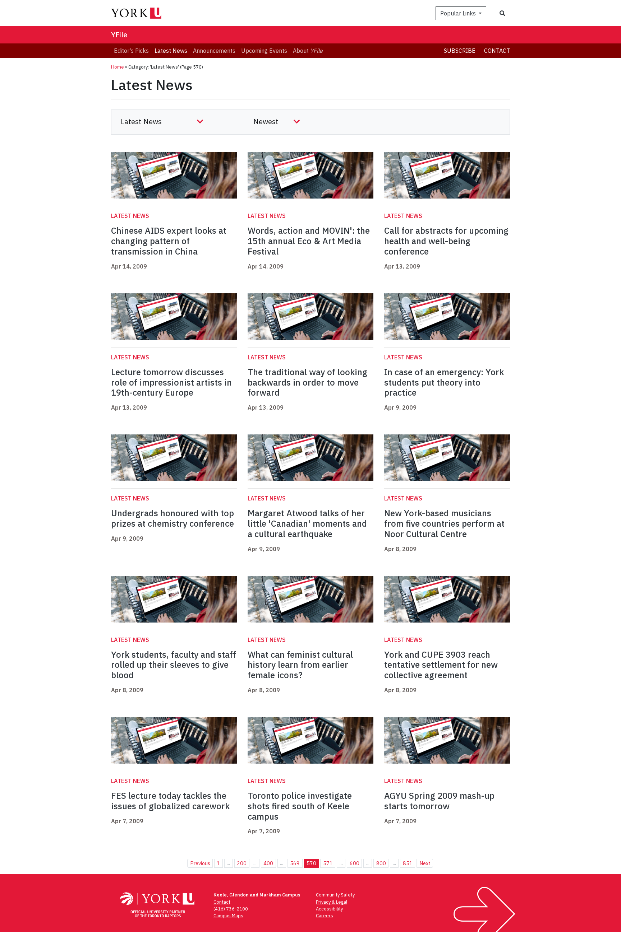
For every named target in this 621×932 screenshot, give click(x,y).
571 (328, 863)
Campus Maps (228, 916)
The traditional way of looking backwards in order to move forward (307, 382)
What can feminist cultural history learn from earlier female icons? (300, 665)
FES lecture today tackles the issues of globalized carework (170, 801)
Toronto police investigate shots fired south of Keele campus (300, 806)
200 (242, 863)
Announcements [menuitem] (214, 50)
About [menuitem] (308, 50)
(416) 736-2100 (230, 909)
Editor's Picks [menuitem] (131, 50)
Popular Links (458, 13)
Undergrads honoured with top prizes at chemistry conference (172, 518)
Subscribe (459, 50)
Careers (324, 916)
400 (268, 863)
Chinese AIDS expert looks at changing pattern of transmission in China (168, 241)
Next (425, 863)
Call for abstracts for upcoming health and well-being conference (446, 241)
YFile (119, 34)
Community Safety (335, 895)
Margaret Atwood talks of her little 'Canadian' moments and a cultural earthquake (307, 523)
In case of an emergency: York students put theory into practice (444, 382)
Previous (200, 863)
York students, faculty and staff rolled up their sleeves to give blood (173, 665)
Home (117, 67)
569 (295, 863)
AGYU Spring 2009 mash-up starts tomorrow (439, 801)
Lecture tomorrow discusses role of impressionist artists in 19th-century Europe (171, 382)
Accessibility (329, 909)
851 (408, 863)
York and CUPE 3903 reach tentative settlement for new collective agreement (441, 665)
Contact (497, 50)
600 (354, 863)
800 (381, 863)
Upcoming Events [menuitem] (264, 50)
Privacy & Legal (331, 902)
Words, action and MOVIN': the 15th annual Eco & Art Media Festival (309, 241)
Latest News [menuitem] (171, 50)
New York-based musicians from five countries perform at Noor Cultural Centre (444, 523)
